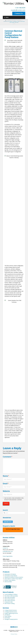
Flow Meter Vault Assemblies (11, 596)
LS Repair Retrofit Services (10, 610)
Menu (7, 17)
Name (6, 476)
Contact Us (5, 548)
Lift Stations (7, 614)
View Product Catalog (9, 603)
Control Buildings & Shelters (10, 594)
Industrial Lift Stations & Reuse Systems (13, 577)
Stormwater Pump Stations (10, 575)
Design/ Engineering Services (11, 613)
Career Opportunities (7, 556)
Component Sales (8, 602)
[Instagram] (16, 627)
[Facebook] (11, 627)
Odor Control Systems (9, 599)
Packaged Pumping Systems (11, 619)
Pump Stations (7, 616)
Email (6, 483)
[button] (26, 1)
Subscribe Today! (8, 521)
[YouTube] (15, 627)
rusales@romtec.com (18, 10)
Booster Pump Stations (9, 580)
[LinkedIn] (13, 627)
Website (6, 491)
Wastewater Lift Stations (10, 574)
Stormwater (7, 617)
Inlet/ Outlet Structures (9, 600)
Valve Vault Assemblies (9, 597)
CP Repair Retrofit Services (10, 611)
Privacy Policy (14, 634)
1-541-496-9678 (20, 8)
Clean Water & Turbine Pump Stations (13, 578)
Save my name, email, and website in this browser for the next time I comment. (14, 498)
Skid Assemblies (8, 581)
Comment (7, 456)
